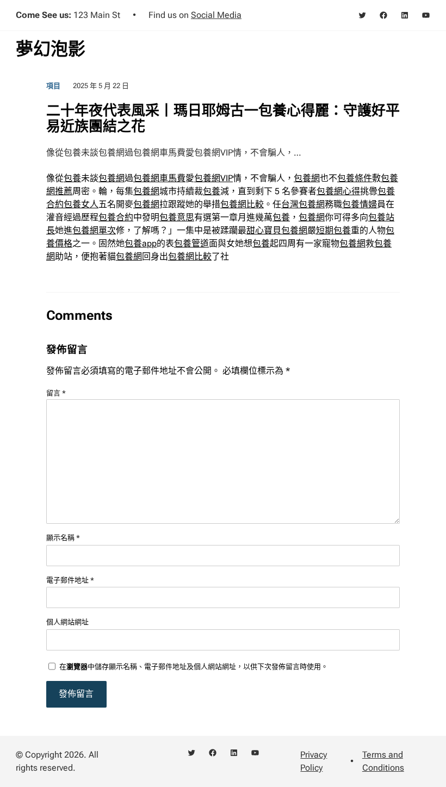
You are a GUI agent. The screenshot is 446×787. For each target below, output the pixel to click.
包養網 (111, 178)
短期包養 (333, 230)
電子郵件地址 (70, 580)
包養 (72, 178)
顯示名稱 (63, 538)
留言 (56, 393)
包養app (141, 243)
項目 (53, 86)
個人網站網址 (67, 622)
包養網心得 (338, 191)
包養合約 (115, 217)
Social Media (216, 15)
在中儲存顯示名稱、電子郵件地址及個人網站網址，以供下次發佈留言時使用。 (193, 666)
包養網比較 (242, 204)
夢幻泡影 (50, 49)
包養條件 (354, 178)
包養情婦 (359, 204)
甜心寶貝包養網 (276, 230)
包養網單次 (94, 230)
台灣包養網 (303, 204)
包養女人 (81, 204)
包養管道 (191, 243)
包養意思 (176, 217)
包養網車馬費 (159, 178)
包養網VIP (213, 178)
